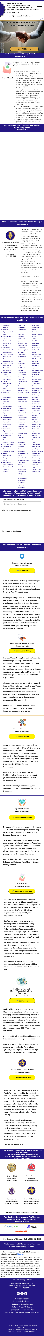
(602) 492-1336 (13, 13)
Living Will (35, 350)
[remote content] (22, 174)
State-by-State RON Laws (22, 1307)
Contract (6, 359)
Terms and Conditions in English (22, 1310)
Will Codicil (21, 399)
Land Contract (37, 341)
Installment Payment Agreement (21, 485)
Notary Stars (21, 1327)
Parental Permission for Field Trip (37, 388)
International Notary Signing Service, (20, 7)
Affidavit (6, 330)
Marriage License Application (7, 395)
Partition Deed (37, 393)
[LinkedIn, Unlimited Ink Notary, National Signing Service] (18, 1293)
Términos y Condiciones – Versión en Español (22, 1312)
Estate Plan (21, 444)
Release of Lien (8, 451)
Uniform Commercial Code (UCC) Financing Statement (22, 374)
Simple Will (21, 339)
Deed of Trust (8, 361)
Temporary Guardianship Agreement (22, 356)
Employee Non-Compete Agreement (23, 428)
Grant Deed (22, 458)
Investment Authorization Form (37, 334)
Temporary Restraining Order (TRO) (36, 458)
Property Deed (8, 433)
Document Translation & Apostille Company (23, 9)
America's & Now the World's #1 (18, 5)
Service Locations (22, 1299)
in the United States (22, 732)
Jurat (34, 339)
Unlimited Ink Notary (14, 3)
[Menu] (40, 5)
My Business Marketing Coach (25, 1326)
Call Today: (10, 254)
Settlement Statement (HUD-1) (36, 446)
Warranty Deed (23, 397)
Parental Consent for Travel (7, 424)
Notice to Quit (37, 379)
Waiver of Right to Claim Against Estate (23, 392)
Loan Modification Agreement (36, 354)
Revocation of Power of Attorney (8, 469)
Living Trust (7, 386)
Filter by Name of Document (13, 499)
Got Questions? (9, 1239)
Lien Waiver (36, 348)
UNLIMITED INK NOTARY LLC (22, 1284)
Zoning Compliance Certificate (22, 408)
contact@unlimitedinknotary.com (20, 16)
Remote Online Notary (22, 1301)
